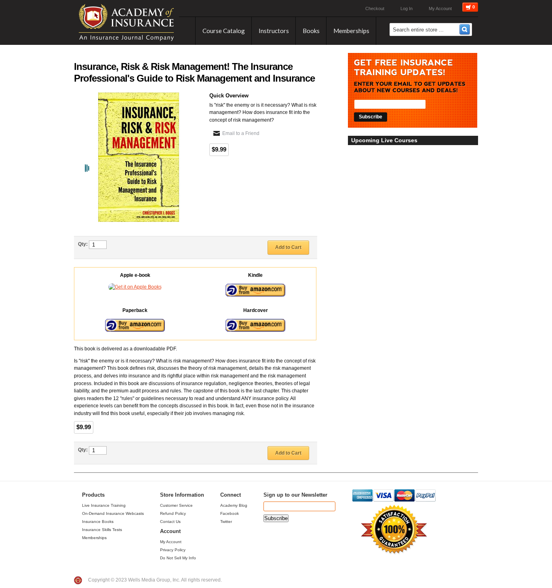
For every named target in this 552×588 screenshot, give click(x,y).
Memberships (94, 537)
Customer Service (176, 505)
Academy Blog (233, 505)
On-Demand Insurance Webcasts (113, 513)
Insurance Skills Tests (102, 529)
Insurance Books (98, 521)
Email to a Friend (240, 133)
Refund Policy (173, 513)
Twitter (226, 521)
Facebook (229, 513)
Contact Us (170, 521)
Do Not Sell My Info (178, 558)
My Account (440, 8)
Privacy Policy (172, 550)
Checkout (374, 8)
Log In (406, 8)
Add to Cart (288, 247)
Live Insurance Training (104, 505)
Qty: (83, 244)
